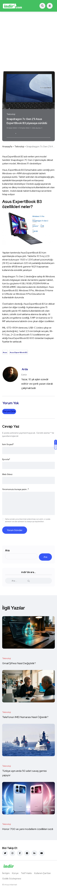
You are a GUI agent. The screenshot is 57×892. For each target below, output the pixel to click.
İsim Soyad (8, 444)
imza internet (10, 884)
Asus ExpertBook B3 (34, 133)
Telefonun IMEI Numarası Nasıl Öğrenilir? (25, 717)
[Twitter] (5, 853)
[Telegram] (27, 853)
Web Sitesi (7, 474)
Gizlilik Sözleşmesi (11, 878)
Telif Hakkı (26, 873)
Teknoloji (19, 146)
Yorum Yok (11, 133)
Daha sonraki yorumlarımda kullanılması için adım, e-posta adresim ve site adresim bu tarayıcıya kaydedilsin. (27, 520)
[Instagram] (12, 853)
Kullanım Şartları (42, 873)
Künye (15, 873)
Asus (20, 133)
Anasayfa (7, 146)
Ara (7, 550)
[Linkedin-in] (34, 853)
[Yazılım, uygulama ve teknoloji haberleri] (12, 6)
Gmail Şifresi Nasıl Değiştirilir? (19, 663)
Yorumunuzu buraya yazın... (15, 489)
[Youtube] (42, 853)
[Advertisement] (28, 41)
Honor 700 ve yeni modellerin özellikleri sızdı (28, 829)
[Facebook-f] (20, 853)
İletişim (6, 873)
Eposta (6, 459)
